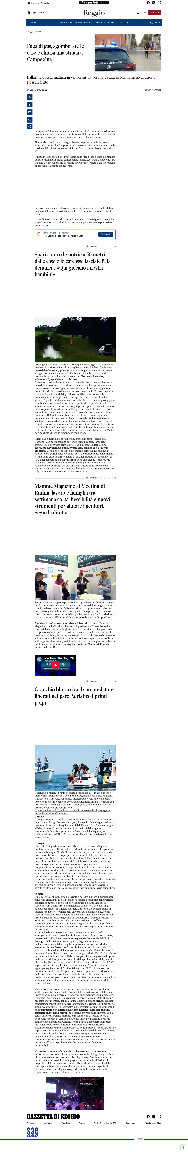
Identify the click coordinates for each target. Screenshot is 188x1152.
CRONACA (63, 23)
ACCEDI (144, 13)
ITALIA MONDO (76, 23)
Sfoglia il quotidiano (39, 13)
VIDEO (111, 23)
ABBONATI (154, 13)
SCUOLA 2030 (122, 23)
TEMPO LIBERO (99, 23)
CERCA (157, 23)
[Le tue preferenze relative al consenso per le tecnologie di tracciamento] (183, 1147)
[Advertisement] (55, 111)
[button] (75, 1093)
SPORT (87, 23)
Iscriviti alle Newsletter (40, 3)
